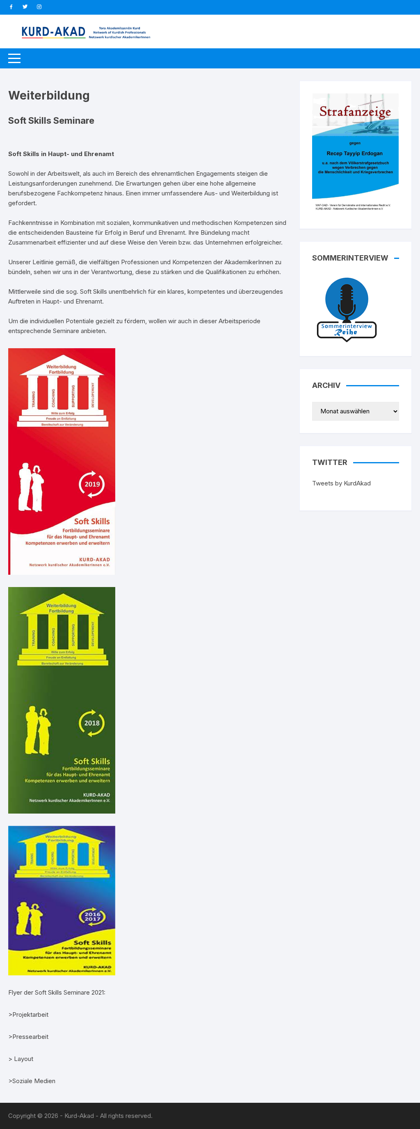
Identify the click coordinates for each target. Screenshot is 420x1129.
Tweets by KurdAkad (341, 483)
